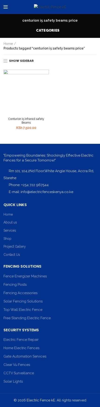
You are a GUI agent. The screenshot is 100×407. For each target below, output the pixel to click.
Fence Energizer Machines (25, 276)
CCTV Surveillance (18, 373)
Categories (48, 30)
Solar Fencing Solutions (23, 301)
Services (9, 230)
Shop (7, 238)
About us (10, 222)
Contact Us (11, 254)
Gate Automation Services (24, 356)
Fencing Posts (15, 284)
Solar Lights (13, 381)
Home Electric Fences (21, 348)
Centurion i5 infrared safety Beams (26, 120)
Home (8, 44)
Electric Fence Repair (21, 340)
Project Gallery (14, 246)
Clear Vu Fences (16, 365)
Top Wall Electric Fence (22, 310)
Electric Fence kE (41, 400)
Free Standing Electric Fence (27, 318)
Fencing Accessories (20, 293)
